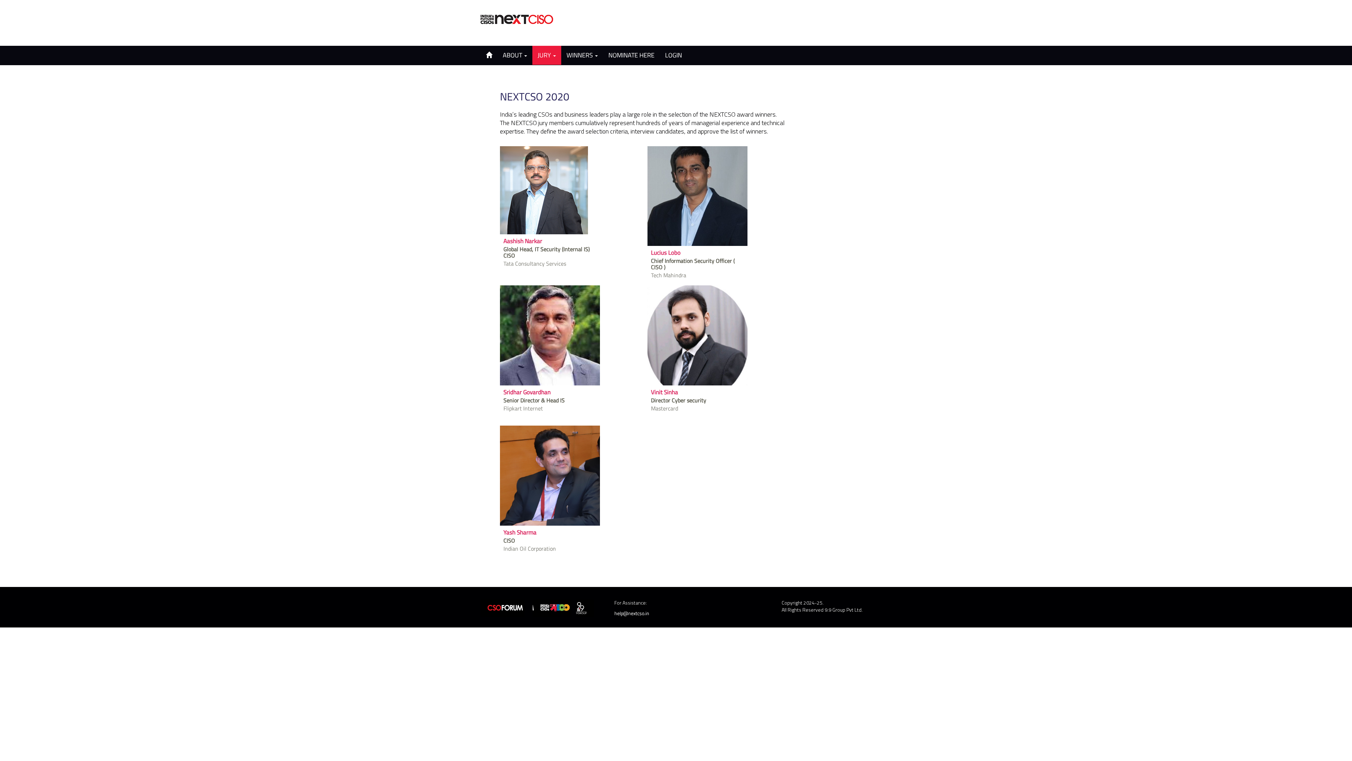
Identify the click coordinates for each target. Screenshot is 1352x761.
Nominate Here (631, 55)
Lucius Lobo (666, 252)
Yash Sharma (520, 532)
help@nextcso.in (631, 613)
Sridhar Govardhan (527, 392)
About (513, 55)
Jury (545, 55)
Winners (580, 55)
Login (673, 55)
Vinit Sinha (664, 392)
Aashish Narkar (522, 241)
